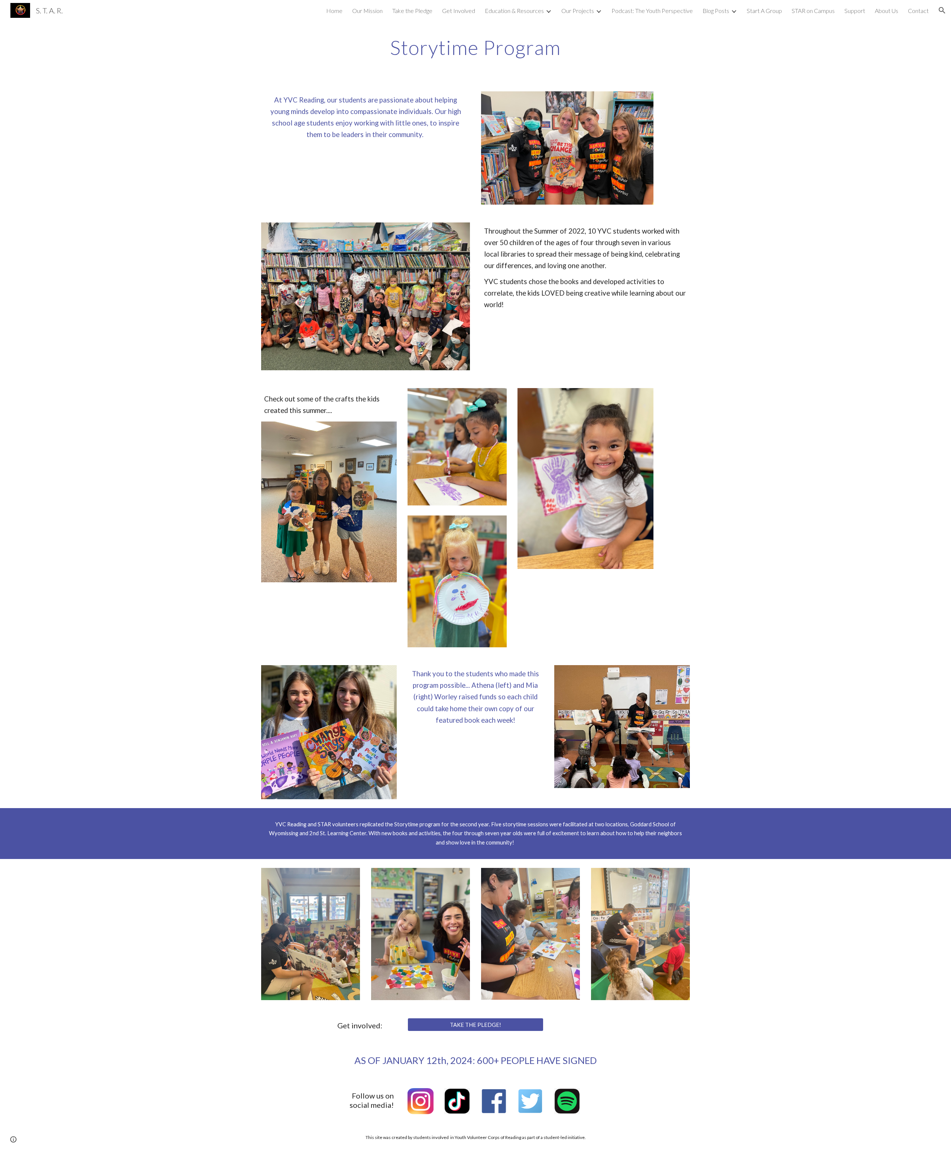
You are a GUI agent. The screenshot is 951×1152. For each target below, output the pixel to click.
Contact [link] (918, 10)
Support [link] (854, 10)
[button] (942, 10)
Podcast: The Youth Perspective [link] (652, 10)
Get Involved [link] (458, 10)
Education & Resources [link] (514, 10)
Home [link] (334, 10)
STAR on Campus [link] (813, 10)
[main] (475, 46)
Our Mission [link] (367, 10)
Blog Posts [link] (715, 10)
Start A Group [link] (764, 10)
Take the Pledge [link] (412, 10)
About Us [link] (886, 10)
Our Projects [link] (577, 10)
